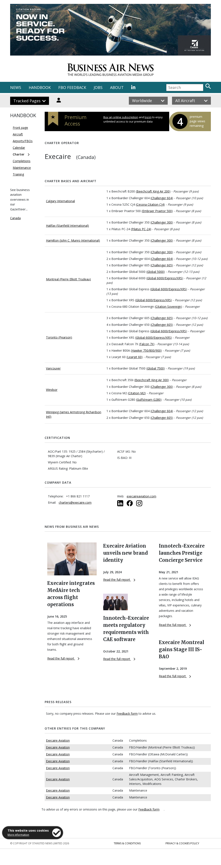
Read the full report (61, 658)
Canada (15, 218)
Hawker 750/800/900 (146, 350)
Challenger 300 (161, 222)
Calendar (19, 148)
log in (148, 117)
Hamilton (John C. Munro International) (73, 240)
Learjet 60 (134, 357)
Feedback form (127, 713)
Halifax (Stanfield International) (67, 226)
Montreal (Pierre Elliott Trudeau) (68, 279)
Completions (21, 161)
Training (18, 174)
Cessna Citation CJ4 (150, 204)
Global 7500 (155, 368)
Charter (18, 154)
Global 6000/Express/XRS (164, 278)
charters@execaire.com (75, 502)
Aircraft (18, 134)
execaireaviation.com (141, 496)
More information (18, 835)
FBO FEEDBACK (72, 87)
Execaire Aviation (58, 740)
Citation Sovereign (168, 306)
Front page (20, 128)
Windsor (51, 390)
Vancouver (53, 368)
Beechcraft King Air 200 (153, 191)
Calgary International (60, 201)
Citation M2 (137, 393)
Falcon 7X (146, 344)
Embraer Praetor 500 (157, 211)
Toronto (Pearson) (59, 337)
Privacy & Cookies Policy (182, 843)
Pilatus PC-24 (141, 229)
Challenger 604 (161, 198)
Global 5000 (155, 272)
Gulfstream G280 (149, 400)
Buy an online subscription (120, 117)
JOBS (98, 87)
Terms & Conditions (127, 843)
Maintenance (22, 168)
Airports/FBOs (23, 141)
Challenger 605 (161, 265)
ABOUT (117, 87)
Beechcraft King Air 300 (151, 380)
